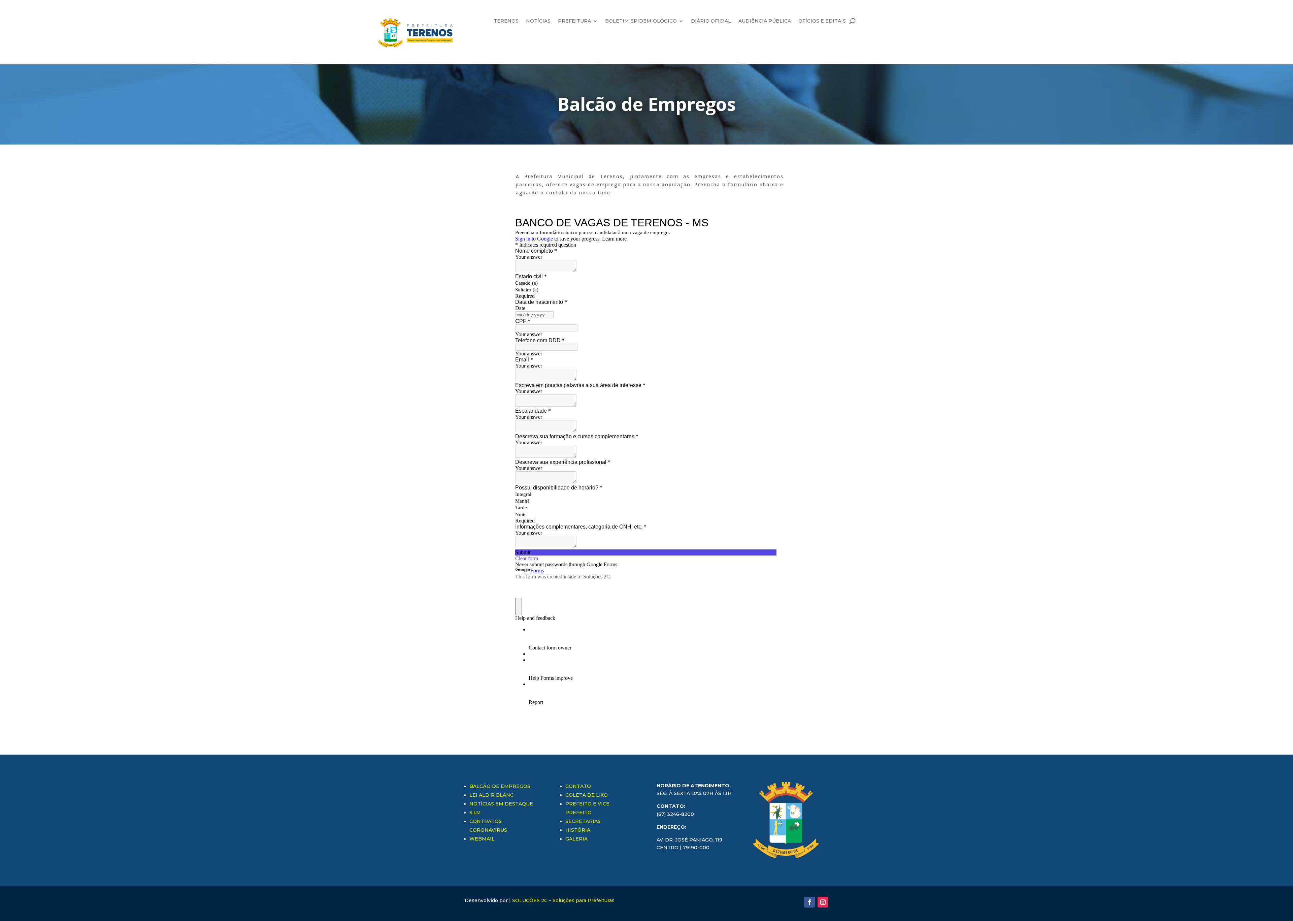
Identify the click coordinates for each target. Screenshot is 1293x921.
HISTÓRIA (577, 830)
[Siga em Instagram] (823, 902)
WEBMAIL (482, 839)
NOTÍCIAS (538, 21)
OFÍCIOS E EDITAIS (822, 21)
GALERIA (576, 839)
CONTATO (578, 786)
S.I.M (475, 812)
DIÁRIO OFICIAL (711, 21)
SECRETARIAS (583, 821)
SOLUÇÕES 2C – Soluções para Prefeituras (563, 900)
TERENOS (506, 21)
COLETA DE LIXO (586, 795)
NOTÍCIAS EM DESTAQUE (501, 804)
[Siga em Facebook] (809, 902)
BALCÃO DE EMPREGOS (499, 786)
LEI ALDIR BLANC (491, 795)
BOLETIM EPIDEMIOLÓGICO (641, 21)
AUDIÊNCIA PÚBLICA (764, 21)
